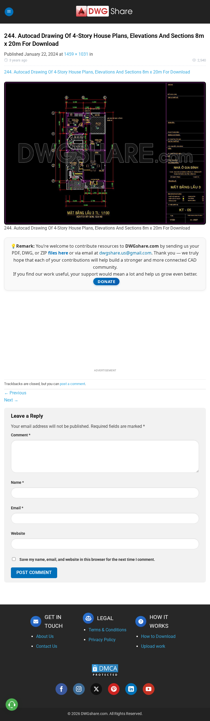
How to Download (158, 636)
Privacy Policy (102, 639)
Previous (15, 392)
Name (17, 482)
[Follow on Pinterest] (114, 689)
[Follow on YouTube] (148, 689)
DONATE (106, 281)
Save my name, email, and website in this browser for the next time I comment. (87, 559)
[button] (9, 11)
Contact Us (46, 646)
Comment (20, 435)
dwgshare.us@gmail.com (125, 253)
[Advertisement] (105, 328)
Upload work (153, 646)
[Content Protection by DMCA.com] (105, 670)
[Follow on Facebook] (61, 689)
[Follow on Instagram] (79, 689)
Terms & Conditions (107, 629)
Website (18, 533)
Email (17, 508)
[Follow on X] (96, 689)
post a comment (72, 384)
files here (58, 253)
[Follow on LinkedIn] (131, 689)
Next (11, 400)
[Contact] (12, 705)
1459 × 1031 (76, 54)
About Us (45, 636)
